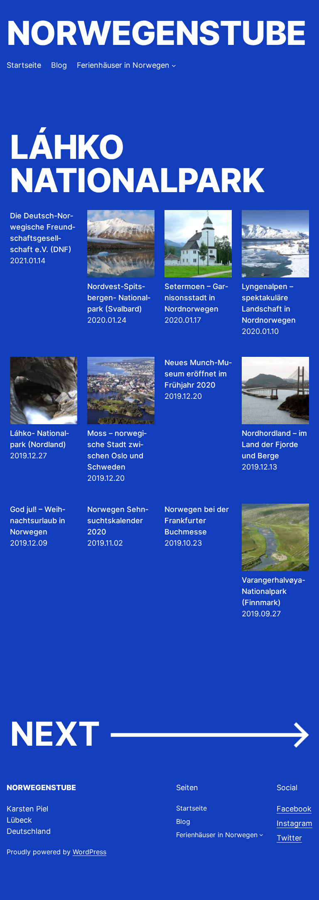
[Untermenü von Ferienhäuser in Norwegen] (174, 65)
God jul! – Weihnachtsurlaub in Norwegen (37, 520)
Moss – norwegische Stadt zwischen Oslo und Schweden (117, 450)
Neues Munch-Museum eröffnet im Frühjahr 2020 (198, 373)
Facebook (294, 808)
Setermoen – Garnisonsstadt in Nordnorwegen (196, 297)
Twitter (289, 837)
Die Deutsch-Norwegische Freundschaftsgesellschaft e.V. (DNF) (42, 232)
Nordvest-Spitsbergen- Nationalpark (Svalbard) (118, 297)
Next (159, 734)
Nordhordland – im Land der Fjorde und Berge (274, 444)
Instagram (294, 823)
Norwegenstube (156, 33)
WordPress (89, 852)
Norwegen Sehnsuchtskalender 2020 (117, 520)
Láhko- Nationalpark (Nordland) (39, 439)
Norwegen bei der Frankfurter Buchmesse (196, 520)
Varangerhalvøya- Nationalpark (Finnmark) (273, 591)
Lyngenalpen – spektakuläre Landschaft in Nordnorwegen (269, 303)
